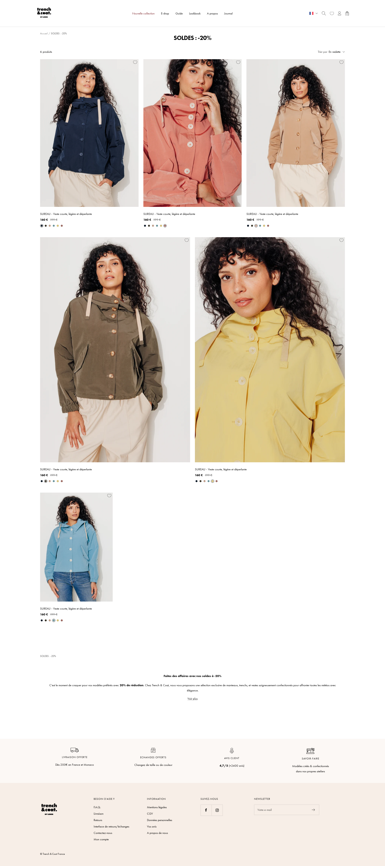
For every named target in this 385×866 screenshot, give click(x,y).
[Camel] (49, 225)
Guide (179, 13)
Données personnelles (159, 820)
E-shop (165, 13)
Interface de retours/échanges (111, 826)
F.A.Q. (97, 807)
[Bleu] (41, 225)
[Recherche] (324, 13)
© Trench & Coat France (52, 853)
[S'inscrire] (313, 809)
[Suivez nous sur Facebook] (206, 810)
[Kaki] (45, 225)
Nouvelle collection (143, 13)
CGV (150, 813)
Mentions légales (157, 807)
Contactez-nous (103, 833)
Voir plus (192, 698)
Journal (228, 13)
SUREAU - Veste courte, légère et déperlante (66, 214)
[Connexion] (339, 13)
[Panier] (347, 13)
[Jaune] (57, 225)
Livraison (98, 813)
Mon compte (101, 839)
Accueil (44, 33)
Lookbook (195, 13)
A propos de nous (157, 833)
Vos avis (151, 826)
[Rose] (61, 225)
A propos (212, 13)
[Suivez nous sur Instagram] (217, 810)
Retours (98, 820)
